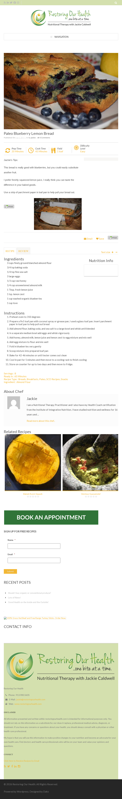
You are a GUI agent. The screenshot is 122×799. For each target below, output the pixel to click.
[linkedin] (8, 2)
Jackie (33, 137)
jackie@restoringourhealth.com (30, 699)
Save (101, 238)
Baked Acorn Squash (32, 494)
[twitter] (11, 2)
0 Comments (44, 137)
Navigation (61, 36)
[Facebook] (12, 766)
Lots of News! (14, 597)
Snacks (64, 379)
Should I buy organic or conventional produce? (29, 593)
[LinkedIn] (15, 766)
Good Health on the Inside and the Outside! (28, 602)
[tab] (10, 252)
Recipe (10, 251)
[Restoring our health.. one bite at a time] (61, 25)
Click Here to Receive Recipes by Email (21, 761)
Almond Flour (24, 382)
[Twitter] (8, 766)
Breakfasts (32, 379)
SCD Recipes (53, 379)
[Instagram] (19, 766)
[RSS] (5, 766)
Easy (82, 151)
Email (89, 238)
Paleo (42, 379)
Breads (22, 379)
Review (23, 251)
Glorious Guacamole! (91, 494)
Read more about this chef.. (41, 420)
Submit (10, 571)
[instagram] (18, 2)
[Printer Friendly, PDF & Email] (9, 206)
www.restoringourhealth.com (28, 704)
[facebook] (15, 2)
